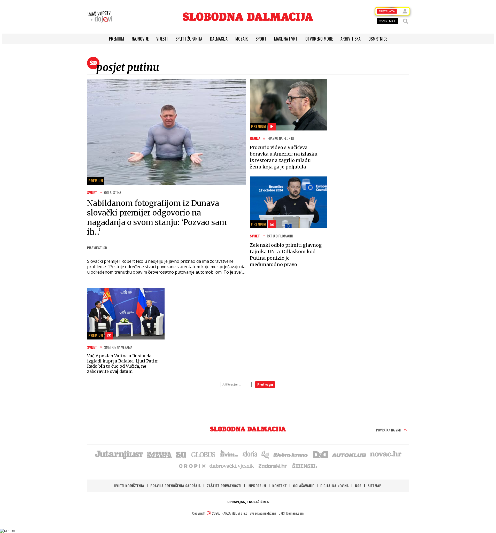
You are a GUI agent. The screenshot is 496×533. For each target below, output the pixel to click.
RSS (358, 485)
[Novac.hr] (385, 454)
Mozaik (241, 39)
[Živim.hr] (229, 454)
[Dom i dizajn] (320, 454)
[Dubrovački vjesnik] (232, 465)
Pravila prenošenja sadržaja (175, 485)
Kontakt (279, 485)
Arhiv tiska (350, 39)
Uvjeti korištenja (129, 485)
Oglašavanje (303, 485)
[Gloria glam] (265, 454)
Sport (260, 39)
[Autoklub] (349, 454)
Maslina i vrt (286, 39)
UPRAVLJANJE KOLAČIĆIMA (248, 502)
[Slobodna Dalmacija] (248, 16)
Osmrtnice (377, 39)
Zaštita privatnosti (224, 485)
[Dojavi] (100, 16)
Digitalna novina (334, 485)
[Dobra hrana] (291, 454)
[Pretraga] (405, 21)
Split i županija (188, 39)
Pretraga (265, 384)
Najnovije (140, 39)
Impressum (256, 485)
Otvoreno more (319, 39)
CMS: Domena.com (291, 513)
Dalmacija (219, 39)
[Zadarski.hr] (273, 465)
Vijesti (162, 39)
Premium (116, 39)
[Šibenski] (304, 465)
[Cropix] (192, 465)
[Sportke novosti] (181, 454)
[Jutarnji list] (118, 454)
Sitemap (374, 485)
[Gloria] (250, 454)
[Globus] (203, 454)
